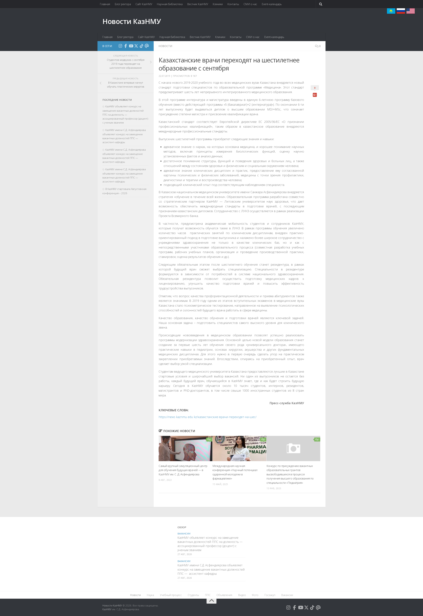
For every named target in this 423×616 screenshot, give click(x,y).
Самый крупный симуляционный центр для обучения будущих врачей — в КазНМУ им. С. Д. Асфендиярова (183, 470)
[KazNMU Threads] (147, 46)
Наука (150, 595)
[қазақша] (391, 11)
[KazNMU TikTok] (141, 46)
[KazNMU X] (136, 46)
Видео (242, 595)
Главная (105, 4)
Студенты (193, 595)
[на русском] (401, 11)
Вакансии (183, 533)
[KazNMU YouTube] (131, 46)
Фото (255, 595)
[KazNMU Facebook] (126, 46)
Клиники (218, 4)
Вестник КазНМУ (197, 4)
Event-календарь (272, 4)
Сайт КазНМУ (143, 4)
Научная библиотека (170, 4)
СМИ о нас (250, 4)
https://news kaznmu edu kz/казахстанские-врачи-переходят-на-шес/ (207, 417)
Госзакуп (269, 595)
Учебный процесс (171, 595)
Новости (165, 46)
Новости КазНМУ (131, 21)
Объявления (224, 595)
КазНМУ (106, 609)
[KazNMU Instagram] (120, 46)
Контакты (233, 4)
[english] (410, 11)
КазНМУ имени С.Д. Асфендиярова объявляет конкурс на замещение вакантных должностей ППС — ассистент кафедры (211, 569)
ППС (208, 595)
